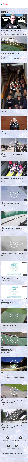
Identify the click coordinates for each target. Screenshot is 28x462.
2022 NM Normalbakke (8, 302)
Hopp (2, 52)
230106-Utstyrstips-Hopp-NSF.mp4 (12, 178)
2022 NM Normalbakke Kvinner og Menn (14, 374)
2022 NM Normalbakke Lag (10, 278)
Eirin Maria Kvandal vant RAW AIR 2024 (13, 155)
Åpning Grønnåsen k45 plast (10, 53)
